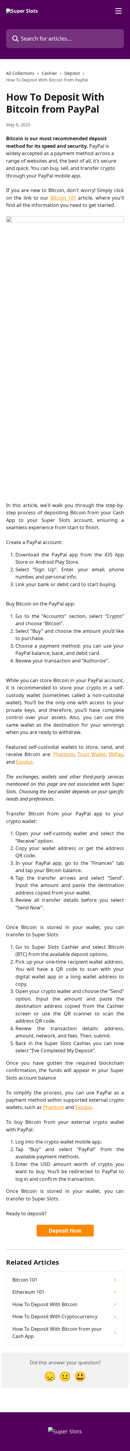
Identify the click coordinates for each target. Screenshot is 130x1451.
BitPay (116, 754)
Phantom (63, 754)
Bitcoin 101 (63, 197)
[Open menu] (118, 11)
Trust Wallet (91, 754)
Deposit (72, 73)
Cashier (49, 73)
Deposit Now (65, 1230)
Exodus (24, 762)
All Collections (20, 73)
